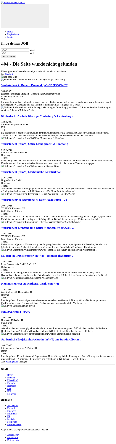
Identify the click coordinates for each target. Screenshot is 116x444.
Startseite (9, 74)
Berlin (10, 375)
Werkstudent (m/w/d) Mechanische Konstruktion (31, 171)
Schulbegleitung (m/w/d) (16, 311)
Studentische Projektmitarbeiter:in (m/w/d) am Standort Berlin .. (41, 339)
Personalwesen (14, 424)
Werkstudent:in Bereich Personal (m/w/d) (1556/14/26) (34, 85)
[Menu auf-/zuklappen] (25, 16)
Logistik (11, 419)
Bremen (11, 377)
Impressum (12, 437)
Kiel (9, 388)
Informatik (12, 413)
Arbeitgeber (13, 434)
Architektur (12, 405)
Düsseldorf (12, 380)
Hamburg (11, 385)
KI (8, 416)
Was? (32, 50)
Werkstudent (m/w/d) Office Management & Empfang (34, 143)
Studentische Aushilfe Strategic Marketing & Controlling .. (37, 116)
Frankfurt (11, 383)
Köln (9, 391)
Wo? (32, 53)
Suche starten (8, 56)
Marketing (12, 421)
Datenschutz (13, 440)
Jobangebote (12, 361)
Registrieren (13, 34)
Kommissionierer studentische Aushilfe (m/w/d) (30, 283)
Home (10, 31)
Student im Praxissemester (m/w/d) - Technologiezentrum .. (37, 255)
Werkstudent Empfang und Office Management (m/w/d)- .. (37, 227)
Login (10, 37)
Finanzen (11, 411)
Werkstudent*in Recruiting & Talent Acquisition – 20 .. (35, 199)
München (11, 394)
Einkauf (11, 408)
